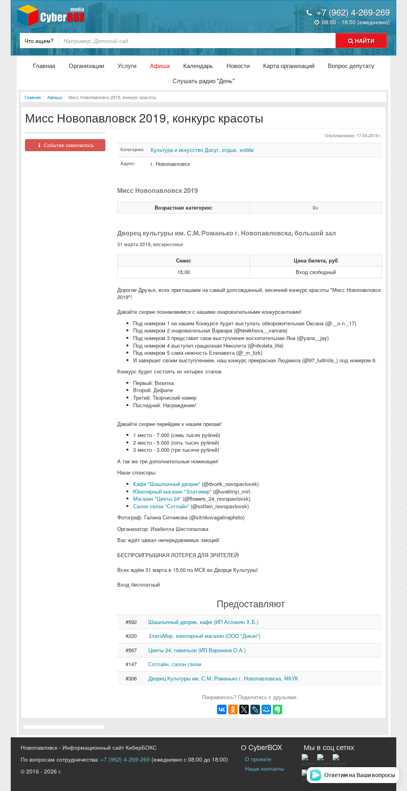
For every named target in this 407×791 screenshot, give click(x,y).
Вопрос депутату (351, 65)
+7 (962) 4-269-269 (125, 759)
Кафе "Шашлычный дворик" (166, 484)
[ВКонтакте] (222, 709)
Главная (44, 65)
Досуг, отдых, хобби (229, 150)
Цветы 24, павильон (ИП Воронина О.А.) (197, 650)
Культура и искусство (177, 150)
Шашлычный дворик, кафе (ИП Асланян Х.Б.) (203, 622)
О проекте (258, 759)
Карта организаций (288, 65)
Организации (86, 65)
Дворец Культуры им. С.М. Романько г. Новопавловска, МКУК (223, 678)
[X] (244, 709)
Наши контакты (264, 768)
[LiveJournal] (255, 709)
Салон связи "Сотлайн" (161, 506)
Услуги (127, 65)
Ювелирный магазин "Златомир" (172, 491)
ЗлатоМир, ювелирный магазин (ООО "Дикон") (204, 635)
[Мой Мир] (266, 709)
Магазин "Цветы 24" (157, 498)
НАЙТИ (363, 41)
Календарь (198, 65)
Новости (238, 65)
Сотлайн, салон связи (174, 664)
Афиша (160, 65)
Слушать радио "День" (203, 80)
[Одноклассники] (233, 709)
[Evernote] (277, 709)
